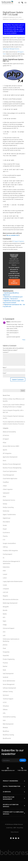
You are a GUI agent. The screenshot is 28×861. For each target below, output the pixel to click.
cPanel (5, 486)
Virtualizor (6, 706)
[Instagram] (16, 838)
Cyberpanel (6, 493)
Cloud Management (8, 475)
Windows (5, 727)
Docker (5, 525)
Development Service (9, 500)
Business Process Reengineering (12, 468)
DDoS (4, 496)
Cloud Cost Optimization (10, 471)
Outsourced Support (8, 628)
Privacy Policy (20, 827)
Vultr (4, 720)
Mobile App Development (10, 603)
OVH (4, 632)
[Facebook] (18, 838)
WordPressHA (7, 738)
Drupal (5, 529)
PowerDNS (6, 655)
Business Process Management (12, 464)
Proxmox (5, 663)
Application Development (10, 457)
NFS (4, 617)
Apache (5, 450)
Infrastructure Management (8, 798)
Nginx (4, 621)
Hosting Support (7, 554)
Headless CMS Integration (10, 550)
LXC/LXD (5, 592)
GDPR (14, 827)
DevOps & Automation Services (10, 805)
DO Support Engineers (18, 241)
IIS (3, 558)
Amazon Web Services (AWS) (11, 446)
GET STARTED (14, 282)
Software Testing (8, 691)
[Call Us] (22, 3)
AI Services (6, 435)
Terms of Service (14, 832)
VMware (5, 709)
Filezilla (5, 536)
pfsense (5, 645)
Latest (10, 19)
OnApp (5, 624)
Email (4, 373)
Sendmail (5, 677)
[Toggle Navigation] (25, 2)
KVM (4, 570)
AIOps (4, 442)
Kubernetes (6, 567)
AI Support (6, 439)
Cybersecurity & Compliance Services (13, 813)
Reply (23, 339)
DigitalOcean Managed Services (11, 49)
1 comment (21, 19)
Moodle (5, 610)
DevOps (5, 504)
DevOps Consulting (8, 507)
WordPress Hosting (8, 735)
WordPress (15, 19)
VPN (4, 713)
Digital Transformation (9, 514)
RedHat (5, 666)
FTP (4, 540)
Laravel (5, 574)
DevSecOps (6, 511)
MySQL (5, 614)
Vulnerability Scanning (9, 717)
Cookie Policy (9, 827)
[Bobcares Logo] (8, 2)
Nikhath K (6, 17)
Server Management (8, 684)
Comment (6, 352)
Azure (4, 460)
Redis (4, 670)
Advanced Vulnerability (9, 432)
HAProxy (5, 547)
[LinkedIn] (10, 838)
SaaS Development (8, 673)
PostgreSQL (6, 652)
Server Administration (9, 681)
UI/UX (4, 702)
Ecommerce (6, 532)
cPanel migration (8, 489)
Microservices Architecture (10, 599)
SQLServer (6, 695)
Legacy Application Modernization (13, 581)
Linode (5, 585)
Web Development (8, 724)
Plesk (4, 648)
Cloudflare (6, 482)
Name (5, 367)
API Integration (7, 453)
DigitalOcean (6, 19)
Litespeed (6, 588)
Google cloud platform (9, 543)
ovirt (4, 635)
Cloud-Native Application (10, 478)
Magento (5, 596)
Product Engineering (8, 659)
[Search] (19, 3)
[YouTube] (13, 838)
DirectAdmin (6, 522)
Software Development (9, 688)
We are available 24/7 (13, 235)
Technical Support (8, 699)
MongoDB (6, 606)
